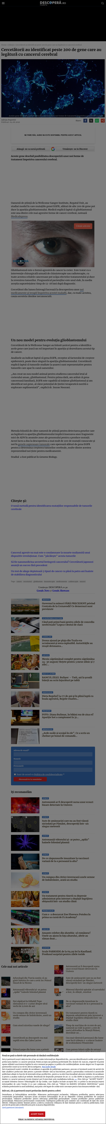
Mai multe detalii (49, 1067)
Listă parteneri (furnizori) (13, 1108)
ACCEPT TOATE (37, 1114)
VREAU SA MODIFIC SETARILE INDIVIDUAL (36, 1119)
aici (76, 1079)
